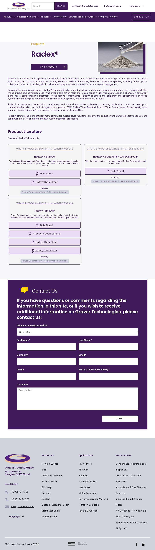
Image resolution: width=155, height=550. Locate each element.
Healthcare (85, 487)
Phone (20, 369)
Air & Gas (84, 469)
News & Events (50, 463)
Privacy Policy (49, 516)
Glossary (46, 487)
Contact (46, 499)
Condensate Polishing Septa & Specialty (131, 466)
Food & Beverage (88, 510)
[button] (136, 6)
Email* (82, 355)
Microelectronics (88, 481)
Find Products (48, 67)
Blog (44, 469)
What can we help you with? (32, 325)
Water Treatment (88, 493)
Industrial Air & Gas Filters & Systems (131, 490)
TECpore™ (121, 528)
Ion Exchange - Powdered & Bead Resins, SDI (131, 513)
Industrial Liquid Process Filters (129, 502)
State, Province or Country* (94, 369)
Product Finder (60, 16)
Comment (22, 384)
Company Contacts (108, 16)
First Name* (23, 340)
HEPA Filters (85, 463)
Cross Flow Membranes (129, 475)
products (38, 44)
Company (22, 355)
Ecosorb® (121, 481)
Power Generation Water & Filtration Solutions (93, 502)
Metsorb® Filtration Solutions (131, 522)
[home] (19, 6)
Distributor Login (51, 510)
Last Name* (85, 340)
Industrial (84, 475)
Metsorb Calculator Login (55, 505)
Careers (46, 493)
